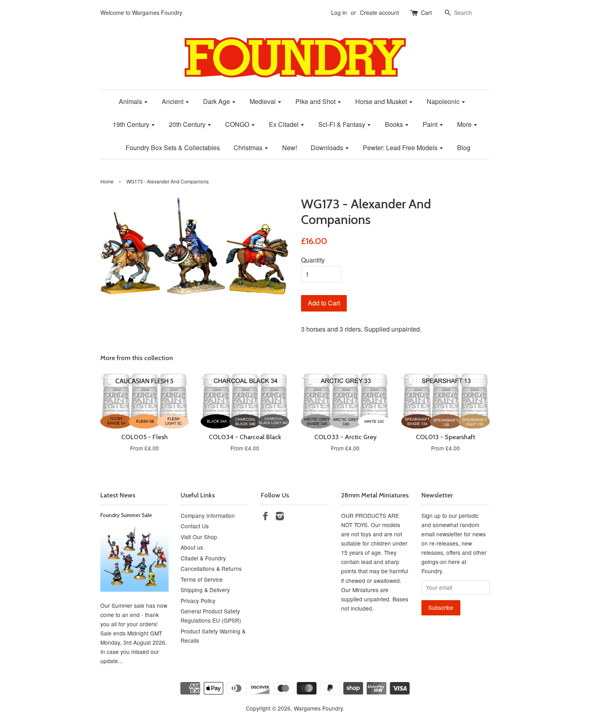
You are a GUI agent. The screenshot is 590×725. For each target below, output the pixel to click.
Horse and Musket (382, 101)
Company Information (208, 515)
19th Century (132, 124)
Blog (463, 147)
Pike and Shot (316, 101)
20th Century (188, 124)
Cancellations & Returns (211, 568)
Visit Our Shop (199, 537)
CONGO (238, 124)
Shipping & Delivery (205, 590)
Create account (379, 12)
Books (395, 124)
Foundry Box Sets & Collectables (173, 147)
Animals (131, 101)
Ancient (173, 101)
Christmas (249, 147)
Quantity (313, 260)
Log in (339, 12)
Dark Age (217, 101)
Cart (426, 12)
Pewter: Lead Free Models (401, 147)
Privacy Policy (198, 601)
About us (192, 547)
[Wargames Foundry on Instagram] (279, 517)
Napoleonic (444, 101)
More (465, 124)
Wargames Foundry (318, 708)
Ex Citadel (284, 124)
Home (107, 181)
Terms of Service (202, 579)
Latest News (117, 495)
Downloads (328, 147)
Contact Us (195, 526)
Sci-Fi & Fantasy (342, 124)
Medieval (263, 101)
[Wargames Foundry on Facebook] (265, 517)
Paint (431, 124)
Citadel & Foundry (203, 558)
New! (289, 147)
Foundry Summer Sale (126, 515)
